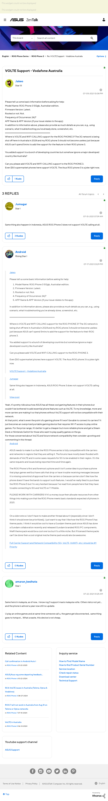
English (5, 56)
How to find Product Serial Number (76, 665)
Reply (97, 178)
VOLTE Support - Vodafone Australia (28, 371)
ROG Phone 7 (12, 713)
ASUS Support (12, 749)
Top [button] (7, 794)
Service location (67, 669)
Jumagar (14, 378)
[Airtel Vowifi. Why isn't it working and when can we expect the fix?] (98, 194)
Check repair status (68, 672)
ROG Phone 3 (38, 56)
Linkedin (65, 768)
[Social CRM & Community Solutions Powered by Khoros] (99, 795)
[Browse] (6, 19)
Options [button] (100, 56)
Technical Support (68, 680)
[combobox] (65, 38)
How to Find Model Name (72, 661)
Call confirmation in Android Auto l (20, 661)
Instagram (40, 768)
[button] (9, 179)
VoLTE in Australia (13, 722)
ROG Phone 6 (12, 665)
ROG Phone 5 (12, 726)
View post (15, 397)
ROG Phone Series (20, 56)
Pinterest (73, 768)
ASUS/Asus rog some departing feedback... (24, 674)
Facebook (32, 768)
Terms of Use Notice (12, 783)
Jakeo (12, 272)
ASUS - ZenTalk (24, 20)
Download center (67, 676)
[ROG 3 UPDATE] (103, 194)
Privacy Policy (31, 783)
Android (14, 443)
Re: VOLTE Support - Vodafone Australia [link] (65, 56)
